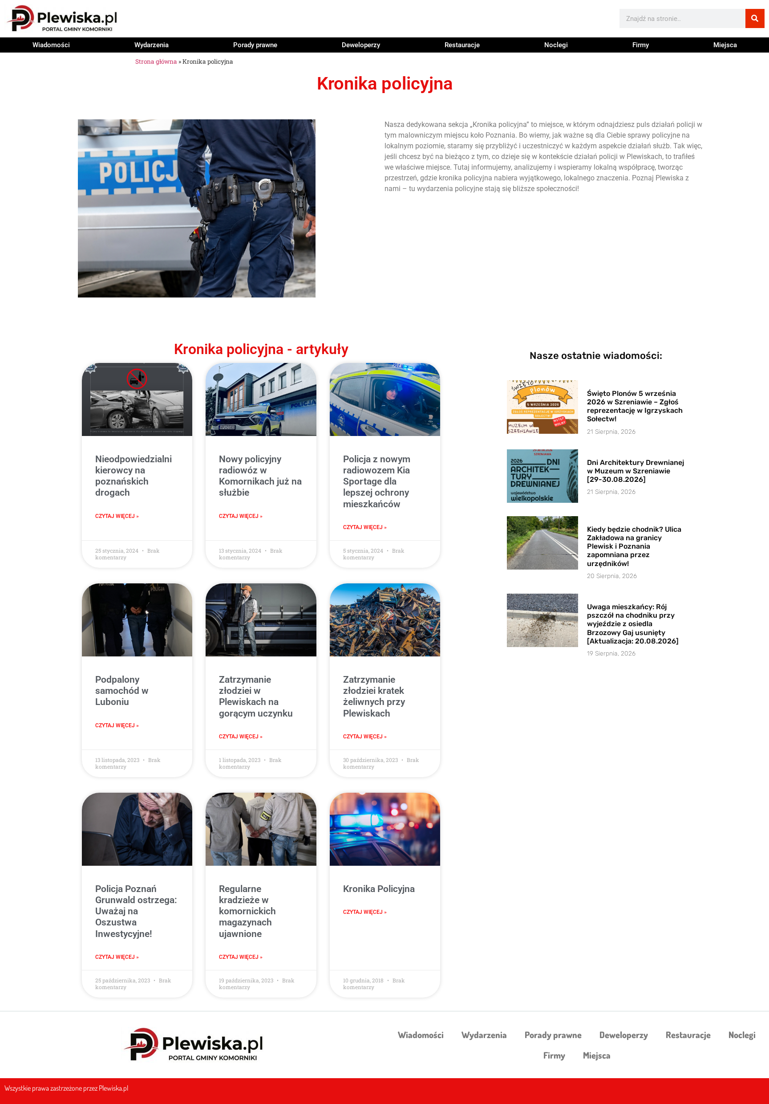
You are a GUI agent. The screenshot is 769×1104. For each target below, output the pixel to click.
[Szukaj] (755, 18)
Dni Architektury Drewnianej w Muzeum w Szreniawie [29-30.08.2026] (635, 471)
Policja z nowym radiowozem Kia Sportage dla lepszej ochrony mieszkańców (376, 481)
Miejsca (725, 45)
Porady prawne (255, 45)
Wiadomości (51, 45)
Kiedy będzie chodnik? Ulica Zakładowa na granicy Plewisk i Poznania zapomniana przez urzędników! (634, 546)
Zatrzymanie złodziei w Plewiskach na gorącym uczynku (256, 696)
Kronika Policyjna (379, 889)
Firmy (640, 45)
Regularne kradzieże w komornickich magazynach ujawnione (247, 911)
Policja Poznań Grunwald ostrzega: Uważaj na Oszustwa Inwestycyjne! (136, 911)
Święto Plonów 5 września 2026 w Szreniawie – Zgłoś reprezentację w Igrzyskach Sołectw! (635, 406)
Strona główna (156, 61)
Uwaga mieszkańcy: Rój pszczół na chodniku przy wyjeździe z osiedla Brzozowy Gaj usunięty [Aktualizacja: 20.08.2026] (633, 624)
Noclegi (556, 45)
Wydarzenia (151, 45)
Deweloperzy (361, 45)
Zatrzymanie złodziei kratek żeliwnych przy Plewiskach (374, 696)
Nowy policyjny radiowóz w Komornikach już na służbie (260, 476)
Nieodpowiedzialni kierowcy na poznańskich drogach (133, 476)
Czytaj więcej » (117, 516)
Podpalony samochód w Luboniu (122, 690)
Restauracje (462, 45)
